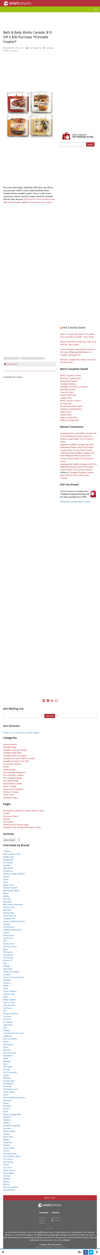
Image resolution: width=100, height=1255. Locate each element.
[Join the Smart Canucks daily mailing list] (56, 700)
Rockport (7, 1106)
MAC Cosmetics (10, 1039)
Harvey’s (7, 983)
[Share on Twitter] (91, 1252)
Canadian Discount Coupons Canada (19, 758)
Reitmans (7, 1100)
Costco (6, 932)
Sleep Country (9, 1131)
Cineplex (7, 924)
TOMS (6, 1165)
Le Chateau (8, 1022)
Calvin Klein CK (9, 916)
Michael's (7, 1050)
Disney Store (8, 944)
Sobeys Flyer (65, 412)
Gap (5, 963)
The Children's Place (12, 1156)
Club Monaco (8, 927)
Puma (5, 1095)
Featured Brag (9, 769)
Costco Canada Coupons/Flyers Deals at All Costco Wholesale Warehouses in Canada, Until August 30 (77, 352)
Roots (5, 1111)
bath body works (11, 358)
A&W (5, 882)
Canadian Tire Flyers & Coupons (74, 387)
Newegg (6, 1061)
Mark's (6, 1042)
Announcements (10, 744)
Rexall (5, 1103)
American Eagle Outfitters (14, 874)
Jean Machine (9, 1005)
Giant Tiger (7, 969)
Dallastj (63, 444)
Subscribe (50, 716)
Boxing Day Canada (68, 381)
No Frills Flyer (66, 403)
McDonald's (8, 1044)
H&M (5, 988)
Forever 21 (7, 960)
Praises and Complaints (13, 789)
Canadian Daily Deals (12, 753)
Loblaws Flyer (66, 398)
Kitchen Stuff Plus (10, 1013)
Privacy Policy (59, 1247)
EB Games (8, 952)
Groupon (7, 974)
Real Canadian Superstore (14, 1097)
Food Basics (8, 955)
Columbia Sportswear (12, 930)
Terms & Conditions (43, 1247)
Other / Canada (9, 786)
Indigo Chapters (10, 999)
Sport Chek (8, 1137)
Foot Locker (8, 958)
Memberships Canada (12, 783)
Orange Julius (9, 1081)
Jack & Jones (9, 1002)
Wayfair (6, 1181)
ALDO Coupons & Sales (70, 375)
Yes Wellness (9, 1190)
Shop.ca (6, 1123)
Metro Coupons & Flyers (70, 401)
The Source (8, 1159)
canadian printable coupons (32, 358)
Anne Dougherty (35, 48)
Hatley (6, 986)
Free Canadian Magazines (14, 772)
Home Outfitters (10, 991)
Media (41, 1223)
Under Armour (9, 1170)
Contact (6, 813)
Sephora (6, 1120)
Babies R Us (8, 885)
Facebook (56, 1217)
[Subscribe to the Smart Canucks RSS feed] (52, 700)
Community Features (12, 764)
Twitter (56, 1220)
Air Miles (7, 865)
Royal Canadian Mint (12, 1114)
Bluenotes (7, 902)
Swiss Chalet (8, 1148)
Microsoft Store (9, 1053)
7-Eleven (7, 851)
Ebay (5, 949)
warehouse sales (10, 797)
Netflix (5, 1058)
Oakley (6, 1075)
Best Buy (7, 899)
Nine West (7, 1067)
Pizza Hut (7, 1086)
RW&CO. (7, 1117)
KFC (5, 1011)
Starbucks (7, 1142)
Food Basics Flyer (68, 389)
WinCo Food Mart (10, 1187)
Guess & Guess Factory (13, 977)
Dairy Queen (8, 935)
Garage (6, 966)
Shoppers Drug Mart (11, 1125)
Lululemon (7, 1036)
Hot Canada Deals (74, 327)
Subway (6, 1145)
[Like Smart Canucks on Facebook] (48, 700)
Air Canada (8, 862)
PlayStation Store (10, 1089)
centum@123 (66, 453)
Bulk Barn (7, 910)
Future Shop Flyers (68, 395)
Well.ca (6, 1184)
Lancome (7, 1016)
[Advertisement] (50, 13)
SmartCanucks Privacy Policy (16, 824)
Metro (5, 1047)
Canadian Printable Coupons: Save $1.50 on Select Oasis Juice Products (77, 475)
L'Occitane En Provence (13, 1033)
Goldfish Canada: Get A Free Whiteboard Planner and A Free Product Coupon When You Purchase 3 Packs (77, 447)
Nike (5, 1064)
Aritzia (5, 879)
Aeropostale (8, 860)
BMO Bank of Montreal (13, 904)
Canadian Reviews (68, 384)
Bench (6, 893)
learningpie (64, 464)
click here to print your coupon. (39, 202)
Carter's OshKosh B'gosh (14, 921)
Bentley (6, 896)
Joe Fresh (7, 1008)
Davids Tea (8, 938)
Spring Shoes (66, 415)
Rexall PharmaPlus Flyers (71, 406)
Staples (6, 1139)
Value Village (8, 1173)
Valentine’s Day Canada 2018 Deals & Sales (22, 827)
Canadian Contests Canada (15, 750)
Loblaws (6, 1030)
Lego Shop (7, 1025)
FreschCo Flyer (66, 392)
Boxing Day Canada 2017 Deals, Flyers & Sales (23, 811)
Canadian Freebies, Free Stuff (16, 761)
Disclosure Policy (10, 816)
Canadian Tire (9, 918)
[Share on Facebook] (85, 1252)
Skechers (7, 1128)
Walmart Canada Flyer (69, 420)
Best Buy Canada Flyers (70, 378)
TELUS (6, 1151)
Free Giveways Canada (13, 775)
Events (6, 767)
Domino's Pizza (10, 946)
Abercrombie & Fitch (12, 854)
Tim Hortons (8, 1162)
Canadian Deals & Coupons (15, 756)
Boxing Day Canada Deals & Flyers (75, 501)
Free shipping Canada (12, 778)
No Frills (6, 1069)
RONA (6, 1109)
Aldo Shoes (8, 868)
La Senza (7, 1019)
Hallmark (7, 980)
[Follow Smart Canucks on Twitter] (44, 700)
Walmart (6, 1179)
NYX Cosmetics (10, 1072)
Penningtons (8, 1083)
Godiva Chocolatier (11, 972)
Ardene (6, 876)
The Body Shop (9, 1153)
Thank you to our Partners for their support (21, 733)
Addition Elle (8, 857)
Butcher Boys (9, 913)
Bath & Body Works (11, 890)
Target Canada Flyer (68, 417)
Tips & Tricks (8, 795)
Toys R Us (7, 1167)
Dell (4, 941)
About (41, 1220)
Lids (5, 1028)
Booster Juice (9, 907)
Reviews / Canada (11, 792)
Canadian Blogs (10, 747)
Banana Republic (10, 888)
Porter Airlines (9, 1092)
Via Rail (6, 1176)
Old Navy (7, 1078)
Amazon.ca (8, 871)
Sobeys (6, 1134)
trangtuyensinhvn (67, 433)
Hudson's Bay (9, 994)
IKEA (5, 997)
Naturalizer (7, 1056)
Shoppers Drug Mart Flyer (71, 409)
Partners (6, 819)
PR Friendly (8, 822)
